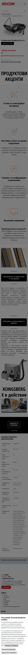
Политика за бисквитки (11, 645)
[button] (8, 649)
